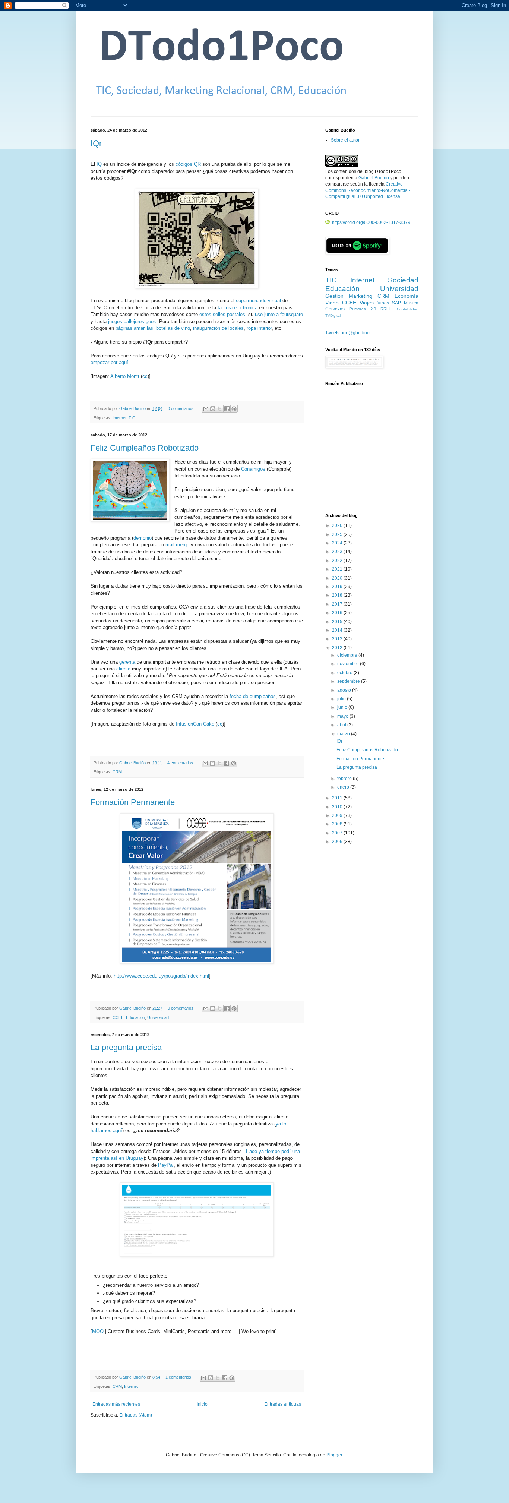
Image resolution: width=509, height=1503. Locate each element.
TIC (132, 418)
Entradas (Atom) (135, 1415)
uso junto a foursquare (279, 314)
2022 (338, 560)
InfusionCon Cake (195, 724)
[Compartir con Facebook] (227, 409)
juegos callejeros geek (132, 321)
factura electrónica (237, 307)
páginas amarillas (134, 328)
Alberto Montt (124, 376)
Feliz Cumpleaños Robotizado (145, 447)
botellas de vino (173, 328)
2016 (338, 612)
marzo (344, 733)
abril (342, 724)
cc (145, 376)
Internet (119, 418)
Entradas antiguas (282, 1404)
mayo (343, 716)
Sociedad (403, 280)
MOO (98, 1331)
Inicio (202, 1404)
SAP (396, 303)
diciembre (347, 655)
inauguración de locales (218, 328)
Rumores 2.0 (362, 309)
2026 (338, 525)
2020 (338, 578)
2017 (338, 604)
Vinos (383, 303)
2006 (338, 841)
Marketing (360, 296)
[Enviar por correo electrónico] (205, 409)
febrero (345, 778)
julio (342, 698)
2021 (338, 569)
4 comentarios (180, 763)
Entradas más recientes (116, 1404)
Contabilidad (407, 309)
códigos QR (188, 164)
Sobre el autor (345, 140)
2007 (338, 833)
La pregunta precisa (126, 1047)
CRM (117, 772)
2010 (338, 806)
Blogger (334, 1455)
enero (343, 787)
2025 (338, 534)
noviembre (348, 663)
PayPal (166, 1165)
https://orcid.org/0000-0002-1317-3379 (371, 222)
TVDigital (333, 315)
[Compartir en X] (220, 409)
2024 (338, 543)
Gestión (334, 296)
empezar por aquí (109, 362)
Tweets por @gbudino (347, 332)
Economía (406, 296)
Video (332, 303)
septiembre (349, 681)
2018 (338, 595)
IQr (96, 143)
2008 (338, 824)
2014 (338, 630)
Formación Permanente (133, 802)
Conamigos (253, 469)
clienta (123, 669)
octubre (345, 672)
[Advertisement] (371, 453)
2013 (338, 638)
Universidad (158, 1017)
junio (342, 707)
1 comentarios (178, 1377)
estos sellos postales (222, 314)
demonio (142, 538)
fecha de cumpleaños (253, 696)
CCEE (118, 1017)
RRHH (386, 309)
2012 (338, 647)
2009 (338, 815)
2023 (338, 551)
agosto (344, 690)
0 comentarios (180, 408)
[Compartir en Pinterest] (234, 409)
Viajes (367, 303)
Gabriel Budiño (133, 408)
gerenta (127, 662)
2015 (338, 621)
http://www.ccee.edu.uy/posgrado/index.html (161, 976)
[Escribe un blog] (212, 409)
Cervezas (335, 309)
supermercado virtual (258, 300)
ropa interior (259, 328)
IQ (99, 164)
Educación (135, 1017)
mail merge (177, 544)
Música (411, 303)
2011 (338, 798)
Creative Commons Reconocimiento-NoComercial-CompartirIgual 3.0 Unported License (367, 190)
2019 (338, 586)
